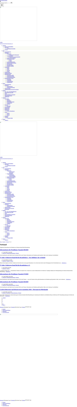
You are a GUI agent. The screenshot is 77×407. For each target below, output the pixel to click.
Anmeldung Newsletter (11, 48)
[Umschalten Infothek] (19, 210)
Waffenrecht (7, 96)
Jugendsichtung (10, 86)
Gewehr (8, 70)
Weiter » (3, 304)
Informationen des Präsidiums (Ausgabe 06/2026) (14, 282)
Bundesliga (9, 79)
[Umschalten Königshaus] (19, 229)
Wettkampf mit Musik (11, 87)
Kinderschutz (7, 228)
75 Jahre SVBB (10, 118)
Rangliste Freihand (10, 66)
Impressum (4, 311)
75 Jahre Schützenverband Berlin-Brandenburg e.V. (15, 265)
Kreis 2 (10, 60)
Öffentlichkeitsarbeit (10, 101)
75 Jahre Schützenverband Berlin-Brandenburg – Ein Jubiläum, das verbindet (22, 257)
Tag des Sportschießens (9, 46)
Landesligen (9, 80)
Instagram (1, 307)
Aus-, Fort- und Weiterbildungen (10, 91)
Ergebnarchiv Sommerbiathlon (14, 56)
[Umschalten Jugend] (19, 202)
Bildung (8, 99)
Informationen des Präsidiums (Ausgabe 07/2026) (14, 274)
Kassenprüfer (7, 227)
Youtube (23, 307)
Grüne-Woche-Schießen (11, 57)
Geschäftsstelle (7, 106)
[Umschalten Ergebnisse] (19, 169)
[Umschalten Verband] (19, 217)
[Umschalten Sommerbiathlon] (19, 173)
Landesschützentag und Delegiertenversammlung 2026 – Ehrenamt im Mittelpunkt (24, 289)
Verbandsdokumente (8, 95)
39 (2, 303)
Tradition (8, 103)
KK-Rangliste (9, 64)
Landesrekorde (7, 72)
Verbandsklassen (10, 81)
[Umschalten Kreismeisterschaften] (19, 177)
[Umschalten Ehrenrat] (19, 224)
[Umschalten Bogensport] (19, 170)
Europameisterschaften (11, 77)
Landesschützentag (14, 292)
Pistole (8, 71)
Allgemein (4, 253)
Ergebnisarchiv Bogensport (14, 54)
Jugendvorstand (7, 88)
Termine (6, 49)
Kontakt (3, 309)
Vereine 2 (6, 120)
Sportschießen (9, 102)
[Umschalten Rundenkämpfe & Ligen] (19, 197)
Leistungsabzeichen (8, 73)
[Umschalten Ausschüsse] (19, 218)
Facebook (13, 307)
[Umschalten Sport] (19, 167)
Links (6, 93)
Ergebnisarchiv (9, 82)
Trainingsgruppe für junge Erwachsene (12, 89)
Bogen (8, 68)
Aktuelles (3, 241)
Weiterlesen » (64, 262)
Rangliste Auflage (10, 65)
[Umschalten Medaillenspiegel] (19, 193)
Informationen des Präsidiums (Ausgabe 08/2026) (14, 250)
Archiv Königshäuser (11, 111)
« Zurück (4, 297)
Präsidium (6, 116)
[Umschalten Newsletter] (19, 164)
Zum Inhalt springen (3, 0)
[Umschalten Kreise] (19, 231)
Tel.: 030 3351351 (5, 312)
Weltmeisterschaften (10, 76)
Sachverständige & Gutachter (10, 94)
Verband (7, 241)
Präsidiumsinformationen (10, 253)
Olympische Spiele (10, 75)
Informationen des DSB (9, 92)
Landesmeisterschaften (11, 180)
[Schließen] (2, 5)
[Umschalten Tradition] (19, 236)
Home (1, 241)
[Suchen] (0, 1)
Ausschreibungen (8, 51)
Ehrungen (8, 105)
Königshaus (8, 292)
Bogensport (9, 100)
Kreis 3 (8, 115)
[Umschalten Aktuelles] (19, 162)
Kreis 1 (10, 59)
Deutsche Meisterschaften (11, 181)
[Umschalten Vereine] (19, 238)
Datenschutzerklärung (6, 310)
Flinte (8, 69)
